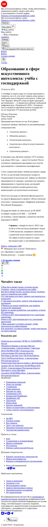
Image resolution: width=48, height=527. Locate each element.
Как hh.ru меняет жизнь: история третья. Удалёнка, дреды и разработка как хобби (23, 293)
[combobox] (12, 519)
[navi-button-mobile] (3, 59)
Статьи (4, 63)
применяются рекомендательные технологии (22, 498)
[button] (4, 51)
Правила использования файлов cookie (18, 20)
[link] (5, 45)
